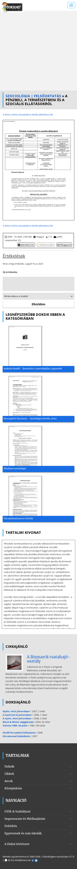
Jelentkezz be (27, 244)
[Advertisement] (38, 50)
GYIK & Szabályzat (17, 811)
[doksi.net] (12, 6)
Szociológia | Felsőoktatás (33, 96)
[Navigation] (71, 5)
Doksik (9, 766)
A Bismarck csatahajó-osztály (48, 659)
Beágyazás (65, 244)
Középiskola (13, 788)
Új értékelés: (10, 272)
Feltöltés (10, 826)
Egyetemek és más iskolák (23, 833)
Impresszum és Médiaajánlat (24, 818)
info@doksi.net (23, 860)
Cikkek (9, 773)
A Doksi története (17, 844)
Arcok (8, 781)
